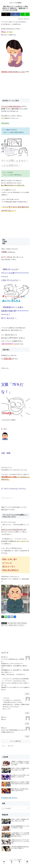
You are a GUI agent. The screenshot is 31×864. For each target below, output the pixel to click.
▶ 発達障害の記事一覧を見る (9, 797)
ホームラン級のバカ (20, 625)
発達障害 (4, 623)
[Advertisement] (15, 85)
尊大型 (12, 625)
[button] (28, 808)
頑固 (20, 623)
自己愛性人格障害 (12, 623)
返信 (28, 693)
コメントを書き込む (15, 741)
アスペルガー (5, 625)
